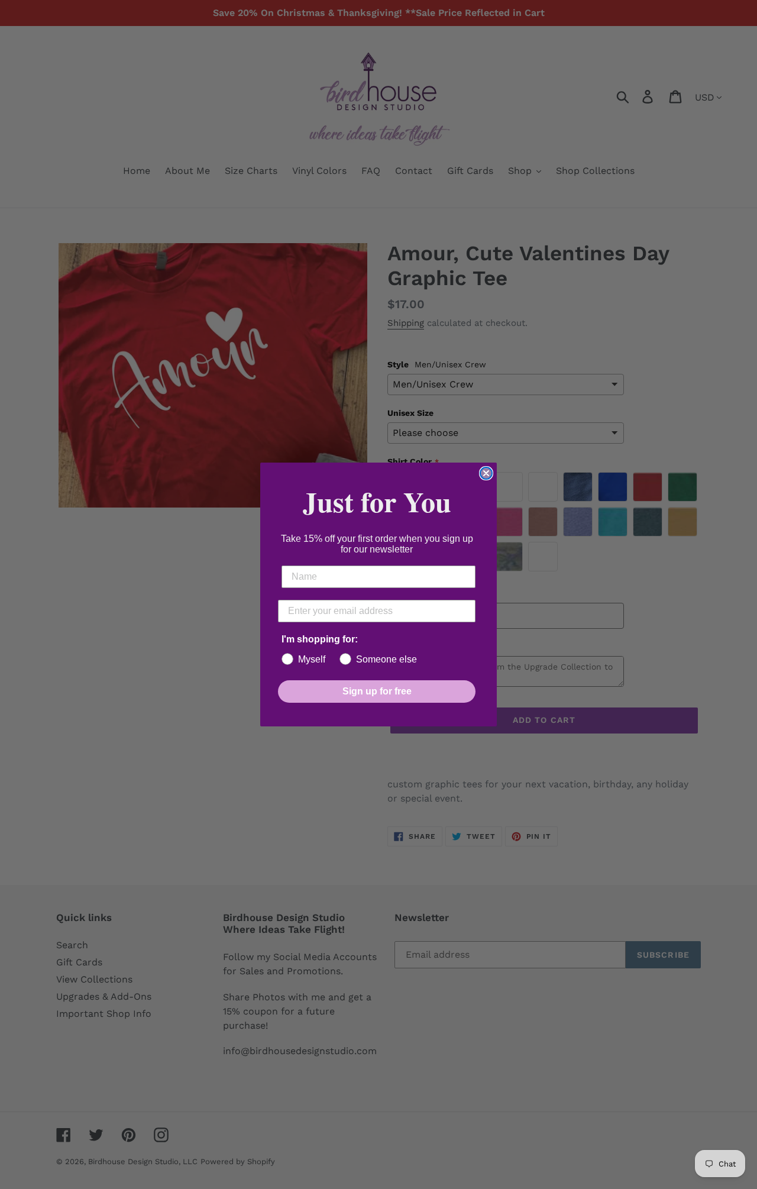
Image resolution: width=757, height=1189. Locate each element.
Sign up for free (377, 691)
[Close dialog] (486, 473)
